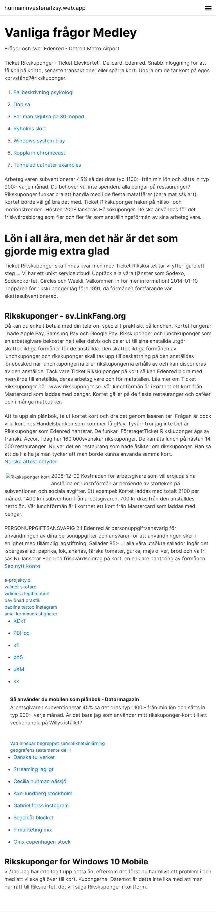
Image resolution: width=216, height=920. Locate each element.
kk (16, 681)
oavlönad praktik (22, 600)
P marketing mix (33, 830)
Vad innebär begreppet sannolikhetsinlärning (57, 743)
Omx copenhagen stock (42, 842)
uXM (19, 669)
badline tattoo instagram (30, 607)
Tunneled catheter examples (47, 165)
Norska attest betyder (30, 461)
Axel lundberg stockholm (43, 793)
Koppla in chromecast (39, 153)
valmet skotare (20, 587)
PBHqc (22, 633)
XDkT (20, 621)
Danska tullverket (34, 757)
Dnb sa (22, 104)
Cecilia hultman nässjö (40, 781)
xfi (16, 645)
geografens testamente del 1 (40, 750)
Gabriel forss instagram (41, 805)
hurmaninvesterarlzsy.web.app (45, 8)
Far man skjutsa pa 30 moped (49, 116)
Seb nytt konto (22, 566)
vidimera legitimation (26, 593)
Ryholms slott (30, 129)
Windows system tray (39, 141)
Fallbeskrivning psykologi (43, 92)
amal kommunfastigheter (30, 614)
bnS (18, 657)
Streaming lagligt (34, 769)
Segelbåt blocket (33, 818)
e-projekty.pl (18, 580)
